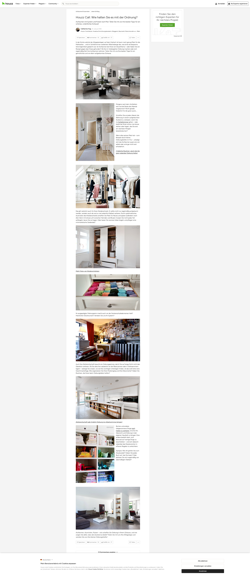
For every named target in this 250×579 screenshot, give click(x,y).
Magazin (42, 4)
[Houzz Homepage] (8, 3)
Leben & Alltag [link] (95, 11)
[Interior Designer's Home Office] (108, 340)
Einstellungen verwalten (202, 566)
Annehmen (203, 571)
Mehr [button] (138, 31)
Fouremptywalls (108, 105)
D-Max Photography (133, 378)
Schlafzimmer (123, 122)
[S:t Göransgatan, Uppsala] (95, 132)
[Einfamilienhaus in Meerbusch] (108, 508)
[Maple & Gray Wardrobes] (108, 246)
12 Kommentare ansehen (106, 552)
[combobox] (90, 4)
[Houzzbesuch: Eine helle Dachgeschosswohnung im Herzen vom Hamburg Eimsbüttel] (108, 186)
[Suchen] (63, 4)
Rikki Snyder (110, 427)
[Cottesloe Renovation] (108, 397)
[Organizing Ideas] (108, 292)
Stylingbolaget (135, 58)
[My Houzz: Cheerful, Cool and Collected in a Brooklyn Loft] (95, 454)
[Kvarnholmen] (108, 78)
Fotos (18, 4)
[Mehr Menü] (138, 37)
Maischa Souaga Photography (131, 166)
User (137, 276)
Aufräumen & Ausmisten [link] (83, 11)
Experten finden (29, 4)
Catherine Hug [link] (86, 29)
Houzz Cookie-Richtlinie (95, 569)
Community (53, 4)
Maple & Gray (135, 227)
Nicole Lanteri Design (133, 320)
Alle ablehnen (203, 561)
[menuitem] (18, 3)
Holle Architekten (134, 488)
